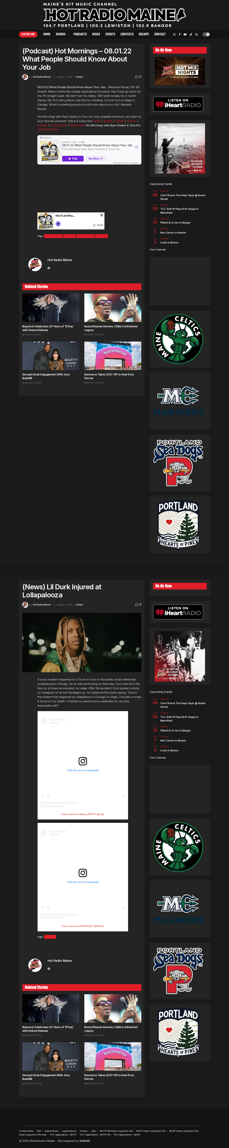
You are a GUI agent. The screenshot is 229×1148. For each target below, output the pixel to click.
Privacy (84, 1131)
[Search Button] (196, 34)
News (80, 76)
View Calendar (158, 249)
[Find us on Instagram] (174, 34)
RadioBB (84, 1140)
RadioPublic (77, 125)
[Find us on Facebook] (179, 34)
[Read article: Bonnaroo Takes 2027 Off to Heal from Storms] (112, 356)
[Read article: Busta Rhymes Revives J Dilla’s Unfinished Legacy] (112, 307)
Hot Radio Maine (42, 76)
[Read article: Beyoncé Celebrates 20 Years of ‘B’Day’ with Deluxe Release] (50, 307)
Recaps (144, 34)
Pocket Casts (58, 125)
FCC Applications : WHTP (63, 1134)
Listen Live (28, 34)
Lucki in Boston (169, 242)
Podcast (69, 236)
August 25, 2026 (32, 383)
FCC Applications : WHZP (127, 1134)
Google (119, 121)
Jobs (93, 1131)
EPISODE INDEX (47, 129)
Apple (97, 121)
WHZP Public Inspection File (183, 1131)
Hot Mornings (53, 236)
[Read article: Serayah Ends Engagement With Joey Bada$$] (50, 356)
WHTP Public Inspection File (151, 1131)
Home (46, 34)
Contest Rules (26, 1131)
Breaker (42, 125)
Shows (60, 34)
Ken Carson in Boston (173, 232)
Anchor (131, 121)
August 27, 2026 (32, 334)
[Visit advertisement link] (81, 246)
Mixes (96, 34)
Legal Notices (69, 1131)
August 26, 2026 (94, 334)
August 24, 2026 (94, 383)
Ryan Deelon (85, 236)
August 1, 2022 (64, 76)
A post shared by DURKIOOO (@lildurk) (83, 926)
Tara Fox (101, 236)
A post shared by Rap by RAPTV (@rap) (83, 814)
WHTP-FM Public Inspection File (116, 1131)
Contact (160, 34)
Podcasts (80, 34)
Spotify (107, 121)
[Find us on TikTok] (191, 34)
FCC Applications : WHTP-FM (95, 1134)
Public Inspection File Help (32, 1134)
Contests (127, 34)
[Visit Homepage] (114, 15)
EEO (39, 1131)
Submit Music (52, 1131)
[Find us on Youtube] (185, 34)
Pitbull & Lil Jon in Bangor (175, 222)
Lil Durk (50, 937)
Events (110, 34)
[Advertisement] (180, 281)
